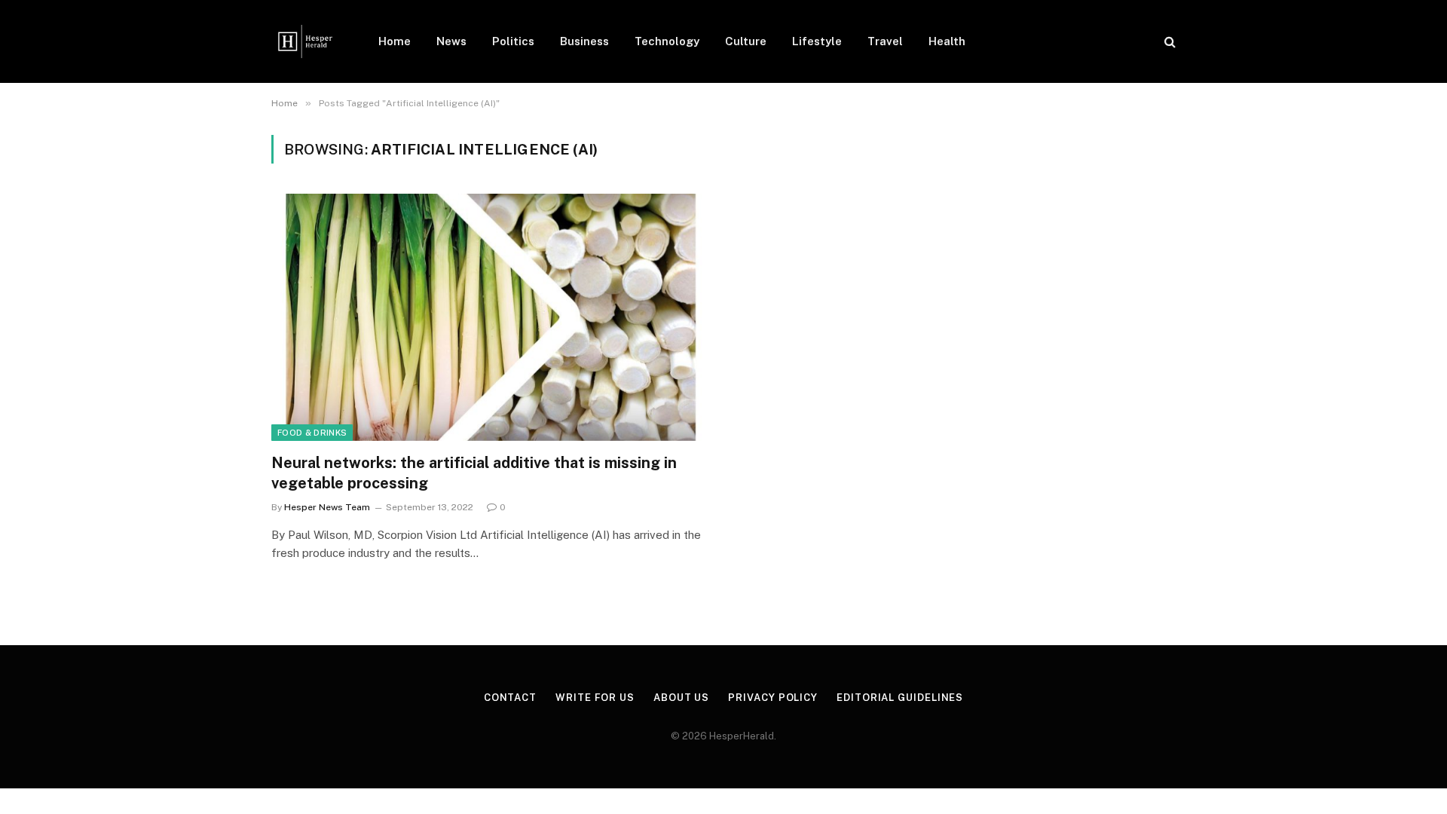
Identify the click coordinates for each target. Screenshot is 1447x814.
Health (946, 41)
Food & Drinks (312, 432)
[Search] (1168, 42)
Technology (667, 41)
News (451, 41)
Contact (510, 697)
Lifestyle (817, 41)
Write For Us (595, 697)
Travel (885, 41)
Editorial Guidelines (900, 697)
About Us (681, 697)
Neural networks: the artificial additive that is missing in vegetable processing (474, 473)
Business (584, 41)
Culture (745, 41)
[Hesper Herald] (305, 41)
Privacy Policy (773, 697)
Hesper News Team (327, 507)
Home (394, 41)
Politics (513, 41)
